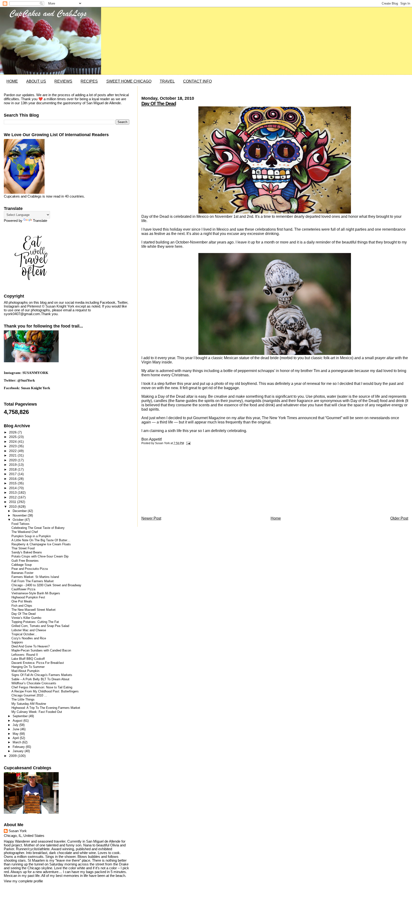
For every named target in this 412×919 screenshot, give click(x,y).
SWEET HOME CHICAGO (128, 81)
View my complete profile (23, 881)
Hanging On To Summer (28, 667)
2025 (13, 437)
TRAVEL (167, 81)
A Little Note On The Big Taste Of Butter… (40, 540)
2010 (13, 506)
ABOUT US (36, 81)
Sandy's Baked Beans (26, 552)
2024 (13, 441)
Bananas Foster (22, 573)
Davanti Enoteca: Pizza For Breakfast (37, 663)
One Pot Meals (21, 601)
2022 (13, 451)
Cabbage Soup (21, 564)
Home (276, 518)
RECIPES (89, 81)
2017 (13, 474)
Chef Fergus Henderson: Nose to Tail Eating (41, 687)
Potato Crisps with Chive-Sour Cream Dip (39, 556)
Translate (40, 221)
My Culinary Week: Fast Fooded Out (36, 712)
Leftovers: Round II (24, 654)
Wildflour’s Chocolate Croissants (33, 683)
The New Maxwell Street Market (33, 609)
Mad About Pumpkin (25, 671)
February (19, 747)
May (16, 733)
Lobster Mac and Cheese (28, 630)
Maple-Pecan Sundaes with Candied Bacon (41, 650)
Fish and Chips (21, 605)
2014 (13, 488)
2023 (13, 446)
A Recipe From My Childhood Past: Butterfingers (45, 691)
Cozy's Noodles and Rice (28, 638)
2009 (13, 756)
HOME (12, 81)
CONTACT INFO (197, 81)
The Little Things (23, 699)
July (16, 725)
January (19, 751)
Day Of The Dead (158, 103)
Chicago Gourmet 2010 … (29, 695)
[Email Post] (188, 443)
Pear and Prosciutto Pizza (29, 569)
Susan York (18, 831)
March (17, 742)
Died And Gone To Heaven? (30, 646)
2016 (13, 479)
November (20, 515)
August (18, 720)
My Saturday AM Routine (28, 703)
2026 (13, 432)
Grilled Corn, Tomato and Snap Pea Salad (40, 626)
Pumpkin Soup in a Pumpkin (31, 536)
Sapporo (17, 642)
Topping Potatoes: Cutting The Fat (35, 622)
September (21, 716)
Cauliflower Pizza (23, 589)
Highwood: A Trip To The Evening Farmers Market (45, 708)
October (19, 520)
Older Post (399, 518)
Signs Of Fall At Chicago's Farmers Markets (41, 675)
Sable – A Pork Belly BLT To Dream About (40, 679)
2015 (13, 483)
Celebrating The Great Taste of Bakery (38, 528)
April (16, 738)
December (20, 511)
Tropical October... (24, 634)
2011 (13, 502)
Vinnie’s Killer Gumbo (26, 618)
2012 (13, 497)
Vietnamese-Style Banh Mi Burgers (35, 593)
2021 (13, 455)
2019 (13, 465)
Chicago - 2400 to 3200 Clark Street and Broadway (46, 585)
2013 (13, 492)
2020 (13, 460)
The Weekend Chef (24, 532)
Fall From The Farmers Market (32, 581)
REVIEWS (63, 81)
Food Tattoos (20, 524)
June (16, 729)
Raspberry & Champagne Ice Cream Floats (41, 544)
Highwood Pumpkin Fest (28, 597)
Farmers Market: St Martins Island (35, 577)
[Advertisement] (177, 482)
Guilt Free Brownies (25, 560)
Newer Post (151, 518)
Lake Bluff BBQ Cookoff (28, 659)
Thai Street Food (23, 548)
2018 (13, 469)
